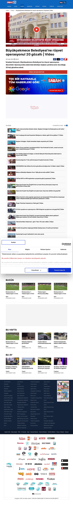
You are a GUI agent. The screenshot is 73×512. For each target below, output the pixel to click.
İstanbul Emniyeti (12, 62)
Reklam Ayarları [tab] (45, 249)
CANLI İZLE (60, 6)
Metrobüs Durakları (35, 409)
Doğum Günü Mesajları (49, 423)
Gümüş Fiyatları (8, 420)
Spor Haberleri (20, 395)
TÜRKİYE (51, 6)
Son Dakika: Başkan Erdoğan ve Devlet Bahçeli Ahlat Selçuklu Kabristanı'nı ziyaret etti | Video (39, 154)
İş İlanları (6, 384)
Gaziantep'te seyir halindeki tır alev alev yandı (30, 234)
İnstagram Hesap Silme (36, 398)
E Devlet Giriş (20, 386)
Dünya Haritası (34, 425)
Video (7, 10)
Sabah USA (7, 432)
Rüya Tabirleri (20, 388)
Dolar (5, 423)
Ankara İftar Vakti (8, 400)
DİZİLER (37, 6)
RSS (19, 432)
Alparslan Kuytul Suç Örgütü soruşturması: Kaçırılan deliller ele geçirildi (38, 191)
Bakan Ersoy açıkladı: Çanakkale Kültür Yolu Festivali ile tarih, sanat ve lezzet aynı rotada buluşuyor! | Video (39, 148)
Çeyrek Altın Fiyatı (8, 409)
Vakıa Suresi (47, 381)
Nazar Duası (34, 400)
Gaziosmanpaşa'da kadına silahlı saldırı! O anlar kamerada (60, 342)
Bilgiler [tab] (27, 249)
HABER (22, 6)
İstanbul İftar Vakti (8, 398)
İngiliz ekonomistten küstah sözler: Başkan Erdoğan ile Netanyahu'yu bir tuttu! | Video (40, 129)
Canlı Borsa (20, 381)
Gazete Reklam (34, 432)
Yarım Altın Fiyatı (8, 411)
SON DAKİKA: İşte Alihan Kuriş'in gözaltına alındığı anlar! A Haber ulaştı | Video (40, 166)
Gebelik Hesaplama (22, 411)
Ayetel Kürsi (33, 388)
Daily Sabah (14, 432)
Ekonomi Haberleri (21, 427)
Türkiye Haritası (21, 423)
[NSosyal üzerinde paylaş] (62, 59)
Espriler (45, 384)
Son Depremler (21, 393)
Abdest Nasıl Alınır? (35, 414)
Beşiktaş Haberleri (21, 402)
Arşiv (28, 432)
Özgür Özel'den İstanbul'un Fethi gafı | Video (29, 203)
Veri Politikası (7, 381)
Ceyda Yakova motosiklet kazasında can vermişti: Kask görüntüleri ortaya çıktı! (44, 342)
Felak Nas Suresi (35, 402)
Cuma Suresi (34, 384)
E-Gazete (23, 432)
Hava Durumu (20, 391)
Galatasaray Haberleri (22, 398)
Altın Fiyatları (7, 407)
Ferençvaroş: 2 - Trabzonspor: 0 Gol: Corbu (60, 293)
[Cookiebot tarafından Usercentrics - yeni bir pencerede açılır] (63, 244)
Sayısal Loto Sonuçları (22, 420)
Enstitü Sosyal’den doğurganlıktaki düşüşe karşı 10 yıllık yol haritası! (37, 228)
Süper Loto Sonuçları (22, 416)
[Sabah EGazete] (63, 405)
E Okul (18, 384)
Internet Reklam (43, 432)
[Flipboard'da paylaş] (65, 59)
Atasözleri (33, 416)
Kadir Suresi (47, 393)
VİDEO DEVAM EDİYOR (36, 72)
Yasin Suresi (33, 386)
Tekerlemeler (47, 386)
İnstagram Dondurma (36, 391)
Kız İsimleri (33, 423)
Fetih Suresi (33, 404)
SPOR (15, 6)
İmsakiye (6, 393)
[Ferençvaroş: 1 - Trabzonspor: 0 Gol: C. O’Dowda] (28, 286)
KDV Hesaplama (21, 414)
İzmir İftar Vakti (7, 402)
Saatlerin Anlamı (48, 427)
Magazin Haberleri (21, 425)
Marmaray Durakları (48, 425)
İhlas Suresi (46, 388)
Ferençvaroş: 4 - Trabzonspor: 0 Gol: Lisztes (12, 293)
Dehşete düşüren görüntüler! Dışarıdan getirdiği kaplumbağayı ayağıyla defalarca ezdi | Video (27, 342)
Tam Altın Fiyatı (7, 414)
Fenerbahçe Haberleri (22, 400)
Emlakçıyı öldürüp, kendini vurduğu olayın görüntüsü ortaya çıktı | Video (11, 367)
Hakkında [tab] (63, 249)
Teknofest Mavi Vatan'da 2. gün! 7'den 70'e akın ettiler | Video (35, 221)
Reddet (13, 242)
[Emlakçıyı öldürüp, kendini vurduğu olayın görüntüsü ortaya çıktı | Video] (12, 361)
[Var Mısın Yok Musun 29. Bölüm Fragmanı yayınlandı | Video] (60, 361)
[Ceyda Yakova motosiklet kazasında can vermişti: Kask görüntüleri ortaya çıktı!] (44, 336)
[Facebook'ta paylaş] (54, 59)
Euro (5, 425)
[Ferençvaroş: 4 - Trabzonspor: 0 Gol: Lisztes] (12, 286)
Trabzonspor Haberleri (22, 404)
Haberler (6, 388)
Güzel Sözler (34, 393)
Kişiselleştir (35, 270)
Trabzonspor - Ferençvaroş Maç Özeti (43, 293)
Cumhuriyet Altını (8, 416)
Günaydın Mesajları (48, 420)
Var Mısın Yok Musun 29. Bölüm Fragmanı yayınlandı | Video (60, 367)
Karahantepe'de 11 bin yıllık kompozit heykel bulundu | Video (34, 160)
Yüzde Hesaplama (35, 381)
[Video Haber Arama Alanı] (64, 2)
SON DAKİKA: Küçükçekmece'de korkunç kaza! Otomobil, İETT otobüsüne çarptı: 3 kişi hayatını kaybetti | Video (28, 367)
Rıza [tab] (9, 249)
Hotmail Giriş (34, 407)
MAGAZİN (29, 6)
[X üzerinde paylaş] (58, 59)
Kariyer (67, 432)
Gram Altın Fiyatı (8, 404)
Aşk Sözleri (33, 411)
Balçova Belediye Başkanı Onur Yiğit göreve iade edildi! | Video (35, 172)
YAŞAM (9, 6)
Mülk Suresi (46, 391)
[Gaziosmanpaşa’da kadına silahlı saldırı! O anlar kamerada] (60, 336)
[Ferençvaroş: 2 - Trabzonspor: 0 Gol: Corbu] (60, 286)
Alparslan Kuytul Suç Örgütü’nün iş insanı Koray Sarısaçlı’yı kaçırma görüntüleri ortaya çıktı (37, 185)
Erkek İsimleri (34, 418)
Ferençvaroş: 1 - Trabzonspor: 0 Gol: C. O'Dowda (28, 293)
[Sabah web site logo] (61, 2)
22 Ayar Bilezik (7, 418)
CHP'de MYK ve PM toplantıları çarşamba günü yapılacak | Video (35, 178)
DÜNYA (44, 6)
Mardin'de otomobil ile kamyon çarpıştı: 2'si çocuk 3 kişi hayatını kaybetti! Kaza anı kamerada (44, 367)
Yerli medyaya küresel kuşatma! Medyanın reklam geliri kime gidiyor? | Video (39, 135)
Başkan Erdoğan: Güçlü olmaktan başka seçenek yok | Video (34, 141)
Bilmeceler (33, 395)
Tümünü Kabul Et (59, 270)
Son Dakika (7, 386)
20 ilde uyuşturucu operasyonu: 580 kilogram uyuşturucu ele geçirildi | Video (40, 209)
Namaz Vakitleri (8, 391)
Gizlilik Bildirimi (51, 432)
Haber (12, 10)
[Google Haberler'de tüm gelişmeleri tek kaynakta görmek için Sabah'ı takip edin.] (36, 85)
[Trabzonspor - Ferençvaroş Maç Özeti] (44, 286)
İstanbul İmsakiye (8, 395)
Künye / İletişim (60, 432)
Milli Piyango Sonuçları (22, 418)
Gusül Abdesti (47, 395)
